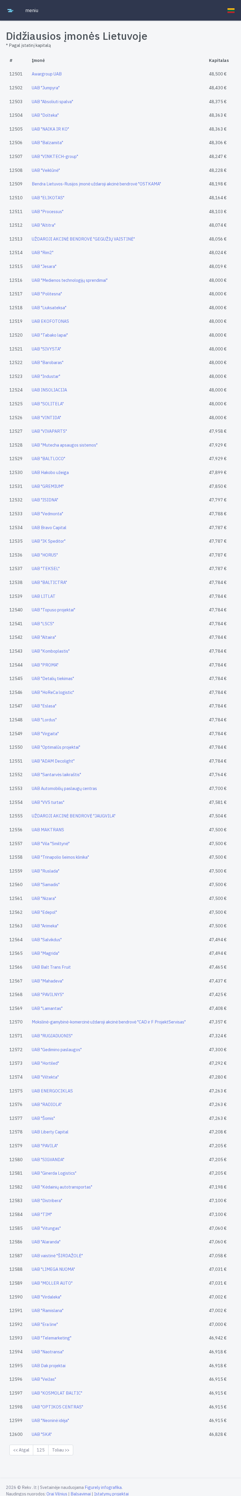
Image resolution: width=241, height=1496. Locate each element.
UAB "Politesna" (47, 294)
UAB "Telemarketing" (51, 1338)
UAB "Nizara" (44, 898)
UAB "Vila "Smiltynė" (51, 843)
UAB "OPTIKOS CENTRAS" (57, 1407)
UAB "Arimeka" (45, 926)
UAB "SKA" (42, 1434)
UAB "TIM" (42, 1214)
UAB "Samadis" (46, 884)
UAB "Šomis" (43, 1118)
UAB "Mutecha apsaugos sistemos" (65, 445)
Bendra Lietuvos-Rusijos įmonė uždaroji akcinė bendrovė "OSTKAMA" (96, 184)
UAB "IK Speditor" (49, 541)
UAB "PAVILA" (45, 1145)
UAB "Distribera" (47, 1200)
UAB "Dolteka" (45, 115)
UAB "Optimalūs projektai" (56, 747)
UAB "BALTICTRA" (49, 582)
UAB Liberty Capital (50, 1132)
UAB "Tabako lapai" (50, 335)
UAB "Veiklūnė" (46, 170)
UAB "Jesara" (44, 266)
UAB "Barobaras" (47, 362)
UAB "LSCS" (43, 623)
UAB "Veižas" (44, 1379)
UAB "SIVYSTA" (46, 349)
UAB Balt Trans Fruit (51, 967)
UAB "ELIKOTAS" (48, 197)
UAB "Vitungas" (46, 1228)
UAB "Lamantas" (47, 1008)
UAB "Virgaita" (45, 733)
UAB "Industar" (46, 376)
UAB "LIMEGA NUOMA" (53, 1269)
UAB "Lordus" (44, 720)
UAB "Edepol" (44, 912)
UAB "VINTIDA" (46, 417)
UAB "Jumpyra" (46, 87)
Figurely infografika (103, 1487)
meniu (31, 10)
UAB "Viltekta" (45, 1077)
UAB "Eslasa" (44, 706)
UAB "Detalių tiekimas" (53, 678)
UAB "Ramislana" (47, 1310)
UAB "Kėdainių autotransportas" (62, 1187)
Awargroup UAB (47, 74)
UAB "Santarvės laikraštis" (56, 774)
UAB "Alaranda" (46, 1242)
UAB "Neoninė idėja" (50, 1420)
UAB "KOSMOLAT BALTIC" (57, 1393)
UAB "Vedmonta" (47, 513)
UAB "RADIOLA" (47, 1104)
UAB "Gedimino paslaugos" (57, 1049)
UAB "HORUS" (45, 555)
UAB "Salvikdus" (47, 939)
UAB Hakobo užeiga (50, 472)
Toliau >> (60, 1450)
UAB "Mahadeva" (47, 981)
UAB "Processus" (47, 211)
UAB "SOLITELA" (48, 403)
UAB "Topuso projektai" (53, 610)
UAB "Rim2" (42, 252)
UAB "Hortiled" (45, 1063)
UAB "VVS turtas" (48, 802)
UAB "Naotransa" (48, 1352)
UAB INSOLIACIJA (49, 390)
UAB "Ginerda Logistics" (54, 1173)
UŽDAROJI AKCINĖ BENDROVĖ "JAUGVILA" (74, 816)
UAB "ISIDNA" (45, 500)
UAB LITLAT (44, 596)
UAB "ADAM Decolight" (53, 761)
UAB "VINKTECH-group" (55, 156)
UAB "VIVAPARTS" (49, 431)
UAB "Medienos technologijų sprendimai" (70, 280)
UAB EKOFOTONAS (50, 321)
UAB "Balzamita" (47, 142)
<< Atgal (21, 1450)
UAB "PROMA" (45, 665)
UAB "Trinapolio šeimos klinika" (60, 857)
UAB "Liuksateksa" (49, 307)
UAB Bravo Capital (49, 527)
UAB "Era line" (45, 1324)
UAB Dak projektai (49, 1365)
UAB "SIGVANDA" (48, 1159)
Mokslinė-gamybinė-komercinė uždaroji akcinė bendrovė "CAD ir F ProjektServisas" (109, 1022)
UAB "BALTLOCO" (48, 458)
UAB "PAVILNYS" (48, 994)
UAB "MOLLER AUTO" (52, 1283)
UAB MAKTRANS (48, 829)
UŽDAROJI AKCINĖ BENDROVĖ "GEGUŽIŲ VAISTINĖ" (83, 239)
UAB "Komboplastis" (51, 651)
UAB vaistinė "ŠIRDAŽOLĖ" (57, 1255)
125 (41, 1450)
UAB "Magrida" (45, 953)
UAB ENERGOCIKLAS (52, 1091)
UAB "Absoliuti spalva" (52, 101)
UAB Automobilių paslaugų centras (64, 788)
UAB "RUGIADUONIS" (52, 1036)
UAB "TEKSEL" (46, 568)
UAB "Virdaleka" (46, 1297)
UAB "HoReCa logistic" (53, 692)
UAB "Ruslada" (45, 871)
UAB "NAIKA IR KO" (50, 129)
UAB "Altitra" (44, 225)
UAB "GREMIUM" (48, 486)
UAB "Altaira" (44, 637)
